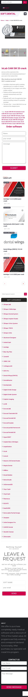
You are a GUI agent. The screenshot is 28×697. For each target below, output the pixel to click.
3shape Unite (7, 333)
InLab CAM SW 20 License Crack (11, 121)
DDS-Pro (6, 371)
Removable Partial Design (11, 513)
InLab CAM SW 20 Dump (14, 115)
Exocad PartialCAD (9, 432)
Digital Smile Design (9, 390)
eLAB (5, 404)
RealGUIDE (6, 508)
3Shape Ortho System (10, 323)
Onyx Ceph (6, 489)
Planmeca (6, 498)
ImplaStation (7, 446)
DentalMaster (7, 380)
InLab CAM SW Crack (18, 123)
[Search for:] (12, 294)
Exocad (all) (7, 408)
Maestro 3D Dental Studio (11, 461)
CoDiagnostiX (7, 366)
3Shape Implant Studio (10, 318)
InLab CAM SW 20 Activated (13, 111)
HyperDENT (7, 437)
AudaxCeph (7, 342)
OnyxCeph (6, 494)
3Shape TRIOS (8, 328)
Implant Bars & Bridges (10, 442)
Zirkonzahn (7, 536)
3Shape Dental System (10, 314)
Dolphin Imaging (8, 399)
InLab (7, 20)
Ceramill (6, 356)
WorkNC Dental (8, 532)
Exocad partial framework (11, 427)
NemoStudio (7, 480)
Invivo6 (5, 456)
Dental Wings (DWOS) (9, 232)
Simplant (6, 517)
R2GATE (6, 503)
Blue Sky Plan (7, 352)
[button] (3, 53)
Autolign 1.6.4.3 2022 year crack (14, 274)
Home (2, 20)
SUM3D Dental (8, 527)
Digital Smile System (10, 394)
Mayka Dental (7, 465)
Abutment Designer (9, 337)
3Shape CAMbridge (9, 309)
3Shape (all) (7, 304)
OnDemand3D (8, 484)
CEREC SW (6, 361)
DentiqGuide (7, 207)
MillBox (5, 470)
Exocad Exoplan (8, 423)
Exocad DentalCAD (9, 418)
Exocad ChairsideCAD (10, 413)
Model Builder (7, 475)
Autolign (6, 182)
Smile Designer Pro (9, 522)
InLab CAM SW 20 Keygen (16, 119)
